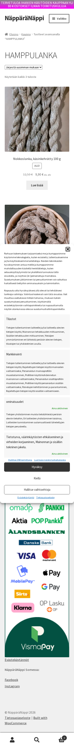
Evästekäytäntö (25, 497)
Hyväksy (37, 467)
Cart (57, 736)
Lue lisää (37, 185)
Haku (37, 740)
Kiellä (37, 478)
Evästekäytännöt (17, 660)
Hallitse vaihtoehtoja (37, 490)
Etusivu (13, 34)
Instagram (12, 686)
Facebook (11, 680)
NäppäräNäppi (24, 18)
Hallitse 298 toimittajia (20, 459)
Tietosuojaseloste (45, 497)
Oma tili (12, 740)
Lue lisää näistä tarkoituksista (50, 459)
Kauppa (26, 34)
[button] (68, 249)
